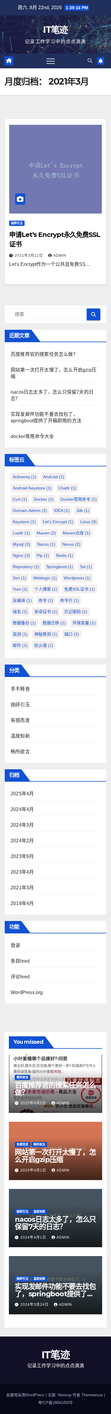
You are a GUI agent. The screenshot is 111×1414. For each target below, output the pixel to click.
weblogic (45, 578)
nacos (46, 544)
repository (26, 566)
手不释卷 (20, 688)
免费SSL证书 (79, 589)
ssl (86, 566)
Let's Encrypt (58, 521)
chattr (67, 488)
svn (19, 578)
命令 (45, 600)
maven (46, 533)
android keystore (32, 488)
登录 (15, 945)
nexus (71, 544)
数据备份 (24, 622)
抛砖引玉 (17, 223)
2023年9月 (22, 856)
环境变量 (84, 622)
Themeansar (92, 1395)
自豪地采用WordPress (26, 1395)
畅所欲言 (20, 751)
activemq (24, 476)
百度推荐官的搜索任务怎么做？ (44, 354)
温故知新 (20, 735)
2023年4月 (22, 872)
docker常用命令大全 (32, 436)
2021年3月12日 (29, 255)
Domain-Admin (30, 510)
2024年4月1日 (33, 1170)
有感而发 (20, 720)
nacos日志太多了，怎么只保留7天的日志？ (55, 1223)
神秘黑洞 (45, 634)
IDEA (62, 510)
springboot (59, 566)
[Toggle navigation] (51, 61)
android (53, 476)
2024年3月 (22, 825)
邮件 (20, 645)
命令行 (69, 600)
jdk (82, 510)
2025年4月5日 (33, 1103)
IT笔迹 (55, 29)
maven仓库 (76, 533)
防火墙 (43, 645)
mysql (21, 544)
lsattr (21, 533)
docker (44, 499)
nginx (21, 555)
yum (20, 589)
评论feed (20, 976)
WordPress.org (27, 992)
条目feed (20, 961)
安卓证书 (45, 611)
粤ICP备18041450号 (55, 1402)
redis (64, 555)
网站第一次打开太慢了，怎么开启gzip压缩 (55, 1156)
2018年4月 (22, 903)
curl (20, 499)
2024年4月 (22, 809)
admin (59, 255)
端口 (71, 634)
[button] (90, 60)
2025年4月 (22, 793)
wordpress (77, 578)
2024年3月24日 (35, 1305)
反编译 (22, 600)
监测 (20, 634)
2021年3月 (22, 887)
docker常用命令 (78, 499)
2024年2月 (22, 840)
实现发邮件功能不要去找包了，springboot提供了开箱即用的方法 (55, 1293)
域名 (20, 611)
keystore (24, 521)
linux (88, 521)
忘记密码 (75, 611)
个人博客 (45, 589)
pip (43, 555)
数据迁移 (54, 622)
